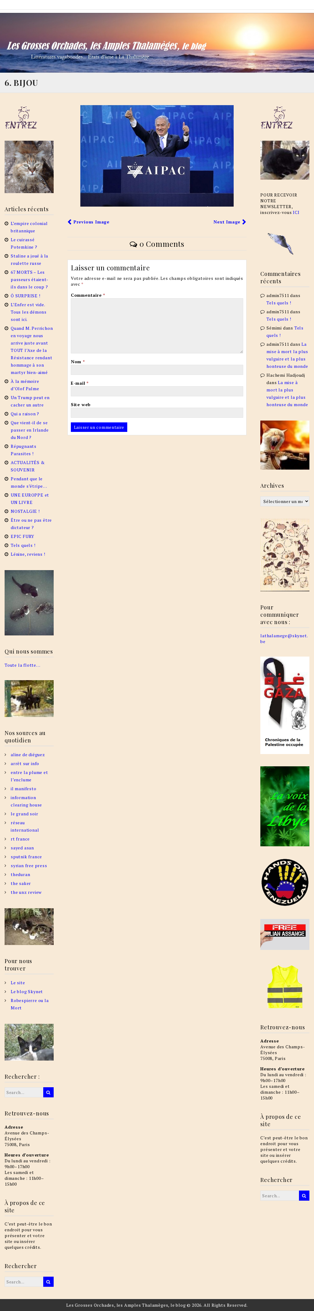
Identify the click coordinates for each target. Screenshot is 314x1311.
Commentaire (88, 295)
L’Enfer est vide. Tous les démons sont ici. (29, 312)
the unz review (26, 892)
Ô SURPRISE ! (25, 296)
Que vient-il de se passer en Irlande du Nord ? (30, 430)
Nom (78, 361)
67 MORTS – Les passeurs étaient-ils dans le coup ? (29, 279)
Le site (18, 982)
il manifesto (23, 788)
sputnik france (26, 856)
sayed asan (22, 848)
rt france (20, 839)
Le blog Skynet (27, 991)
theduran (20, 874)
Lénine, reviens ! (28, 554)
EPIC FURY (22, 536)
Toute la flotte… (22, 665)
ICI (296, 212)
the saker (21, 883)
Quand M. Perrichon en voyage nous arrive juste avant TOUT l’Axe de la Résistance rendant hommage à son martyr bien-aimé (32, 350)
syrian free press (29, 865)
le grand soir (24, 814)
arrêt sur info (25, 763)
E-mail (80, 383)
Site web (81, 404)
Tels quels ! (23, 545)
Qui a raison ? (25, 414)
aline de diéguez (28, 754)
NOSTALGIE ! (25, 511)
